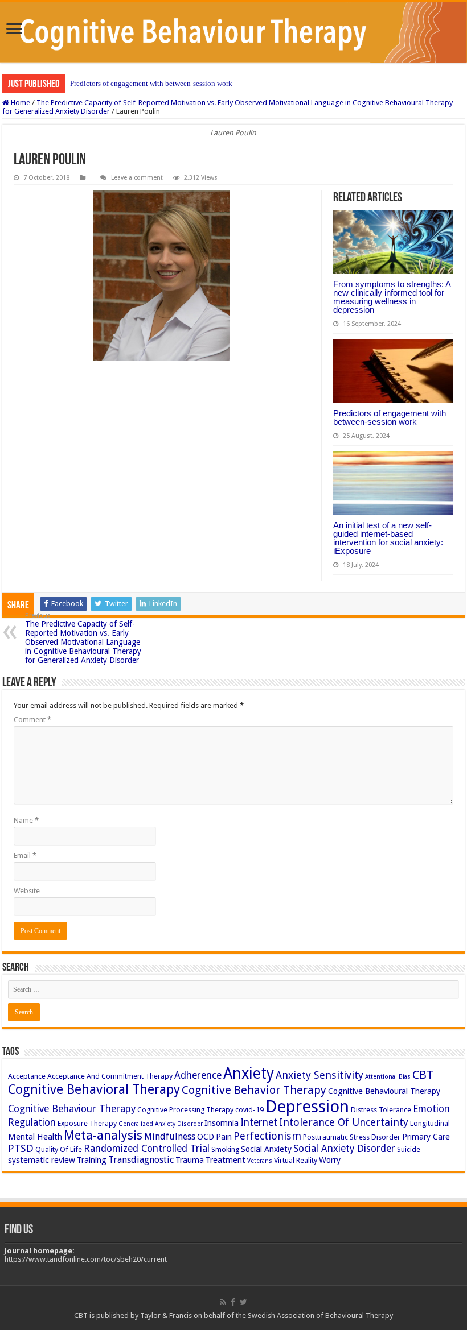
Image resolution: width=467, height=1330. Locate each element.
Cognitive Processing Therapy (185, 1109)
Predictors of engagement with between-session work (151, 83)
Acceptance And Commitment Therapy (110, 1076)
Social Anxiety (266, 1149)
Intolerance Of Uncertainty (343, 1122)
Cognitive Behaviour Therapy (72, 1108)
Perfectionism (267, 1136)
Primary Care (426, 1137)
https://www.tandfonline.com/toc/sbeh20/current (86, 1259)
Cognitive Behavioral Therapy (94, 1089)
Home (19, 102)
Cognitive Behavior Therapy (254, 1090)
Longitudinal (430, 1123)
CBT (422, 1075)
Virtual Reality (295, 1160)
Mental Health (35, 1137)
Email (25, 855)
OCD (205, 1137)
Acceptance (27, 1076)
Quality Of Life (58, 1149)
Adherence (198, 1075)
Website (27, 890)
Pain (224, 1137)
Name (26, 820)
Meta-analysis (103, 1135)
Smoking (225, 1149)
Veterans (259, 1161)
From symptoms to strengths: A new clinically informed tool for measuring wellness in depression (391, 296)
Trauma (189, 1160)
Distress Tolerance (381, 1109)
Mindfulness (169, 1136)
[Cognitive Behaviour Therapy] (233, 32)
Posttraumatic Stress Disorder (351, 1137)
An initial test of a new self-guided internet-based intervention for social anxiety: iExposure (388, 538)
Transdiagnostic (141, 1159)
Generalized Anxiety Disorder (160, 1124)
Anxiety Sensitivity (319, 1075)
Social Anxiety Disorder (344, 1148)
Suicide (408, 1149)
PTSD (21, 1148)
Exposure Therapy (87, 1123)
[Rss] (223, 1302)
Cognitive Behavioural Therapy (384, 1091)
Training (91, 1160)
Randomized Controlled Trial (147, 1148)
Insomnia (221, 1123)
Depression (307, 1106)
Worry (330, 1160)
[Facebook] (233, 1302)
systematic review (41, 1160)
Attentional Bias (388, 1076)
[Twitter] (243, 1302)
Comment (32, 719)
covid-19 (249, 1109)
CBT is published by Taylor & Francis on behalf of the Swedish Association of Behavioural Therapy (233, 1315)
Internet (258, 1122)
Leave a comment (137, 177)
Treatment (225, 1160)
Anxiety (248, 1073)
